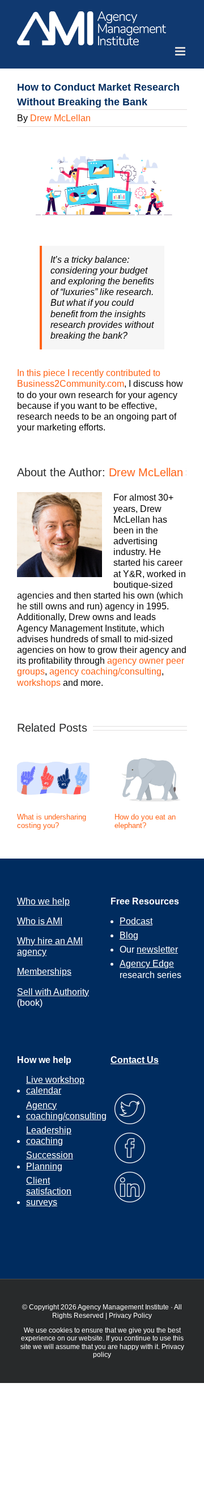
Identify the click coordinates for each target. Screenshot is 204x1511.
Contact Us (134, 1060)
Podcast (136, 921)
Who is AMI (39, 921)
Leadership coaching (48, 1135)
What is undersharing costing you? (51, 821)
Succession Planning (49, 1160)
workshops (39, 683)
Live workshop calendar (55, 1085)
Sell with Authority (53, 992)
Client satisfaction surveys (48, 1191)
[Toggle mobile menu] (181, 51)
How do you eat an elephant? (145, 821)
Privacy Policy (130, 1316)
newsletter (157, 949)
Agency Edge (147, 963)
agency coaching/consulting (105, 671)
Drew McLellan (60, 118)
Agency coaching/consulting (66, 1110)
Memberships (44, 971)
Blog (129, 935)
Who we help (43, 901)
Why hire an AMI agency (50, 946)
